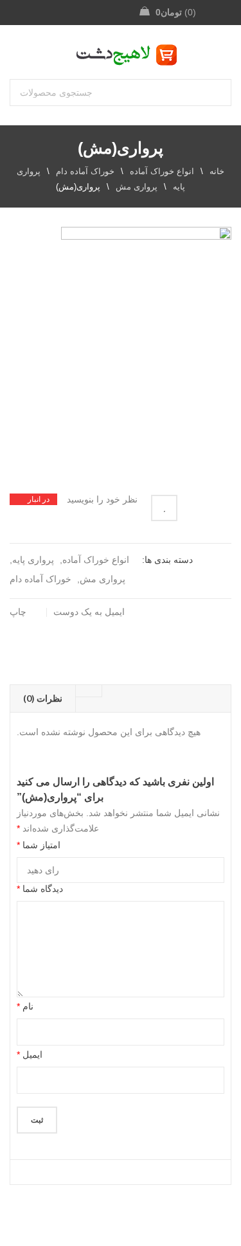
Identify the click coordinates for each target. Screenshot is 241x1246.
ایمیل (29, 1054)
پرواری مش (136, 186)
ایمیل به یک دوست (90, 612)
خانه (217, 171)
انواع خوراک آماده (162, 171)
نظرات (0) (42, 698)
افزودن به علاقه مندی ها (164, 508)
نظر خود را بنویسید (102, 499)
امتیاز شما (38, 845)
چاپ (18, 612)
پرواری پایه (33, 560)
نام (25, 1006)
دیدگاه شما (40, 889)
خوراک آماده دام (85, 171)
